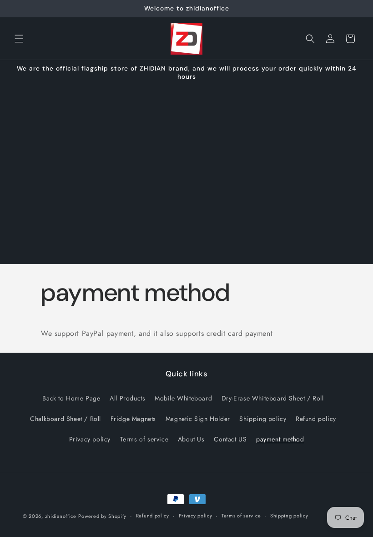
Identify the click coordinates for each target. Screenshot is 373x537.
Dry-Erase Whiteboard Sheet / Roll (273, 398)
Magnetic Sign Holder (198, 418)
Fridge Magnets (133, 418)
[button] (19, 39)
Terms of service (144, 439)
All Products (127, 398)
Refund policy (316, 418)
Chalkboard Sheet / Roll (65, 418)
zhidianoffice (60, 516)
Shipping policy (262, 418)
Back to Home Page (71, 398)
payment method (280, 439)
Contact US (230, 439)
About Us (191, 439)
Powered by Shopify (102, 516)
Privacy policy (90, 439)
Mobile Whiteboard (183, 398)
